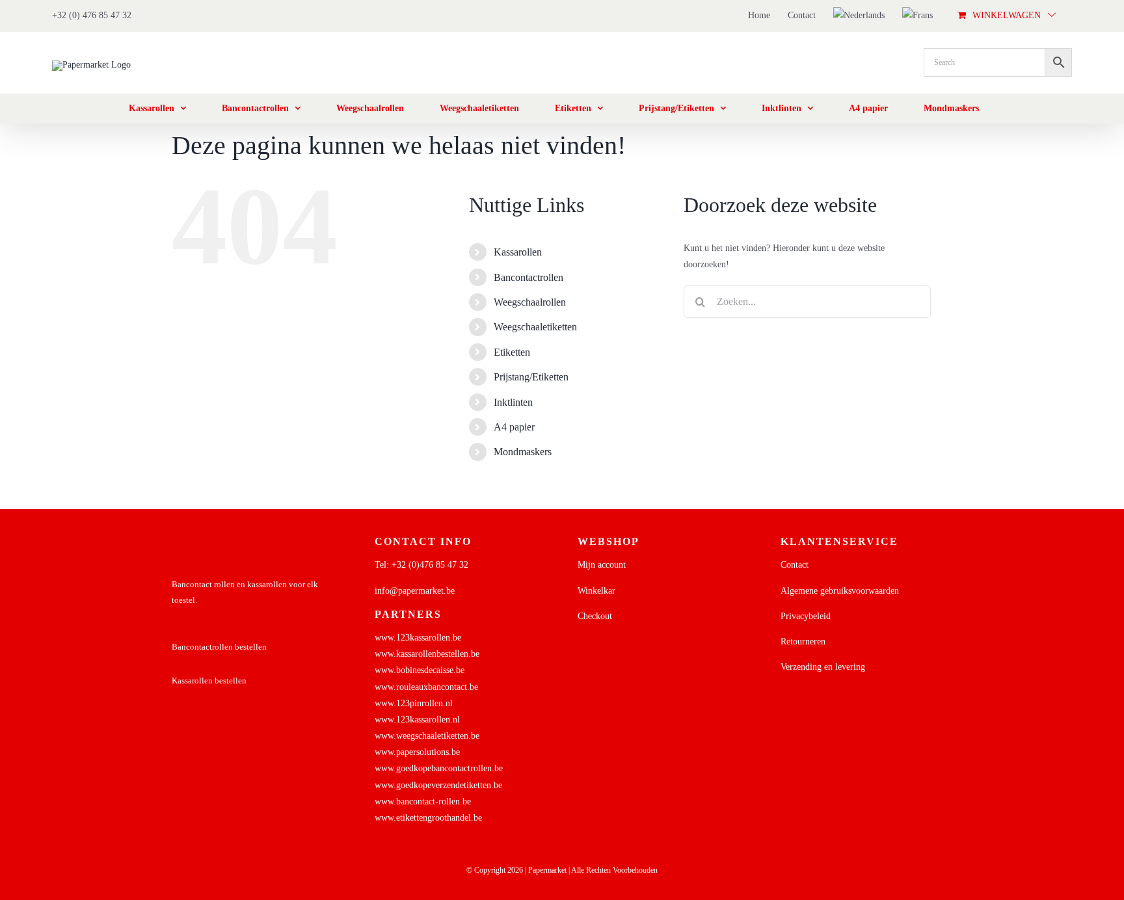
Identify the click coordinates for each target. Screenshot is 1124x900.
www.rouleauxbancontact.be (426, 687)
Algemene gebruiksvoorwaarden (840, 591)
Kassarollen (518, 252)
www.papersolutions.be (417, 752)
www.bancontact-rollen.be (423, 801)
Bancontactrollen (528, 277)
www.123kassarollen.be (418, 637)
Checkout (595, 616)
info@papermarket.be (415, 591)
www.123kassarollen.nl (417, 719)
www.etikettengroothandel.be (428, 818)
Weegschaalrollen (530, 302)
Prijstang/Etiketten (531, 376)
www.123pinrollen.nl (414, 703)
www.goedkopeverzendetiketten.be (438, 785)
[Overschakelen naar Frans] (917, 15)
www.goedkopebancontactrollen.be (439, 768)
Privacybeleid (806, 616)
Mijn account (602, 565)
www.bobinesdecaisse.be (419, 670)
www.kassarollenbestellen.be (427, 654)
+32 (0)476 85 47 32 (430, 565)
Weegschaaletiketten (535, 326)
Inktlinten (513, 402)
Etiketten (512, 352)
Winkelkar (596, 591)
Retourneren (803, 641)
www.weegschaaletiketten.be (427, 736)
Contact (795, 565)
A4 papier (514, 426)
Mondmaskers (523, 451)
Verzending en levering (823, 667)
